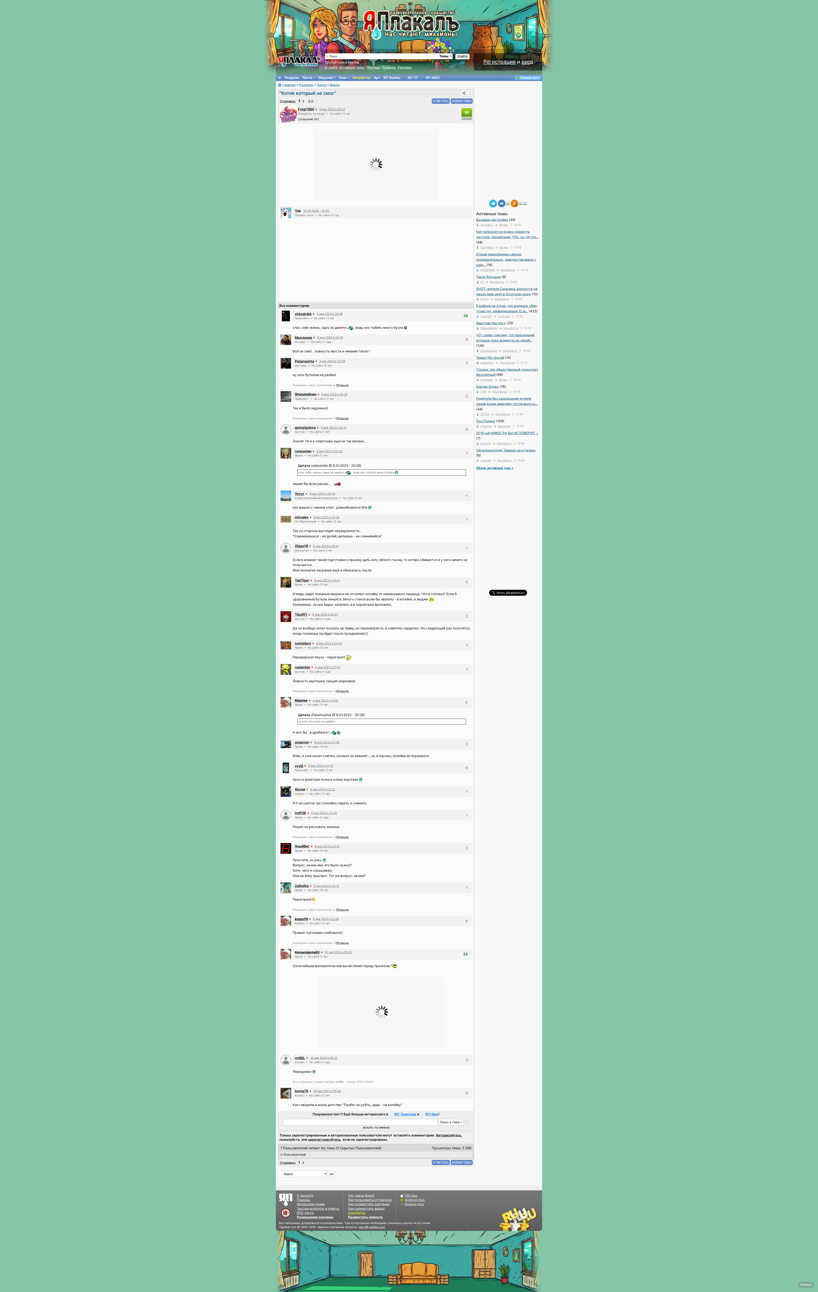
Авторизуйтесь (448, 1135)
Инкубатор (362, 78)
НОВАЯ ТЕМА (462, 101)
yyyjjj (299, 766)
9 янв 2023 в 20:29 (330, 314)
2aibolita (302, 886)
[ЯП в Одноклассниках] (514, 203)
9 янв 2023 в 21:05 (325, 700)
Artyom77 (487, 224)
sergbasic (486, 379)
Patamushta (304, 361)
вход (527, 62)
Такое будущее (488, 277)
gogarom (302, 742)
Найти (462, 56)
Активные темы (352, 67)
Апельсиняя (488, 350)
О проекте (305, 1196)
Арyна (300, 789)
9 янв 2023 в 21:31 (327, 846)
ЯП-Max (431, 1114)
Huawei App (414, 1204)
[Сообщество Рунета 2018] (506, 1219)
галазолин (303, 451)
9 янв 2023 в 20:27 (332, 109)
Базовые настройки (492, 220)
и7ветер (486, 426)
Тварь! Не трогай (490, 358)
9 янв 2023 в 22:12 (326, 886)
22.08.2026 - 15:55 (316, 210)
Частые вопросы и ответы (318, 1209)
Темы (443, 56)
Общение (325, 78)
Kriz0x (484, 299)
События (504, 316)
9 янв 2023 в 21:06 (327, 742)
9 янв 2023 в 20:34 (323, 493)
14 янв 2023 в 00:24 (327, 1091)
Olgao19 (301, 546)
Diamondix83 (489, 328)
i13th (483, 391)
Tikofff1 (301, 615)
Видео (335, 85)
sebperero (487, 362)
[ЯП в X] (521, 203)
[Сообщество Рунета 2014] (531, 1219)
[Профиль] (288, 114)
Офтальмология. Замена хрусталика (506, 450)
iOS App (411, 1196)
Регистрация (499, 62)
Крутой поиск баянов (342, 62)
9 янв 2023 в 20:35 (326, 517)
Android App (415, 1200)
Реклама (404, 67)
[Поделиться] (464, 93)
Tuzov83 (486, 316)
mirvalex (301, 517)
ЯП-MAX (433, 78)
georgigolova (305, 427)
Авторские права (311, 1204)
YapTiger (302, 580)
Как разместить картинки (368, 1204)
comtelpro (303, 643)
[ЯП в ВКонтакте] (501, 203)
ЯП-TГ (413, 78)
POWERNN (487, 270)
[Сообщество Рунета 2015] (518, 1219)
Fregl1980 (306, 109)
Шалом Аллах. (487, 387)
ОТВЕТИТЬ (441, 101)
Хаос (343, 78)
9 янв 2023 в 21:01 (327, 667)
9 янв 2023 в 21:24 (324, 813)
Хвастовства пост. (491, 323)
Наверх (806, 1285)
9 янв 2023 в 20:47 (325, 614)
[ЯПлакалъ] (299, 61)
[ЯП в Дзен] (508, 203)
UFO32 (485, 414)
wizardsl (485, 460)
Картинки (504, 426)
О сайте (331, 67)
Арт (377, 78)
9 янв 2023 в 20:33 (329, 451)
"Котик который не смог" (307, 93)
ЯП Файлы (391, 78)
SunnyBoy (487, 247)
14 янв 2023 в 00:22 (323, 1058)
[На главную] (279, 78)
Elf (482, 282)
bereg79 (301, 1091)
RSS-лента (305, 1213)
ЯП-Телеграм (405, 1114)
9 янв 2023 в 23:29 (326, 919)
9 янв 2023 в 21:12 (320, 765)
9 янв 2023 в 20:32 (334, 427)
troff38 (300, 813)
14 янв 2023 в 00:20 (338, 952)
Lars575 (485, 443)
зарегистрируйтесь (324, 1140)
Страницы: (288, 101)
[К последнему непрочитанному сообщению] (310, 101)
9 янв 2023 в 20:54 (329, 643)
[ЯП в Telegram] (493, 203)
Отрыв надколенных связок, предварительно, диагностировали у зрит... (506, 259)
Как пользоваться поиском (370, 1200)
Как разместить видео (366, 1209)
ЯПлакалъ (342, 385)
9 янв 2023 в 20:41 (326, 546)
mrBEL (300, 1058)
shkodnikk (303, 314)
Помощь (373, 67)
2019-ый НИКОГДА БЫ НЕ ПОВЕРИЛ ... (507, 433)
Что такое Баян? (361, 1196)
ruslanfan (302, 667)
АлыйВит (302, 846)
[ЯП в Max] (525, 203)
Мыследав (303, 338)
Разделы (292, 78)
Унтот (299, 494)
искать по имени (376, 1127)
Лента (307, 78)
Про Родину (485, 421)
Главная (289, 85)
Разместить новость (365, 1217)
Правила (389, 67)
